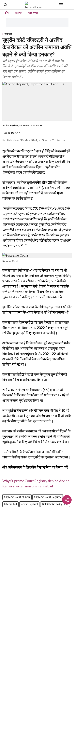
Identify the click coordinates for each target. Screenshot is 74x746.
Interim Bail (10, 504)
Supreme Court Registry (47, 496)
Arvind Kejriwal (29, 504)
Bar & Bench (11, 133)
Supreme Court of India (17, 496)
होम (6, 12)
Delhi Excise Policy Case (55, 504)
